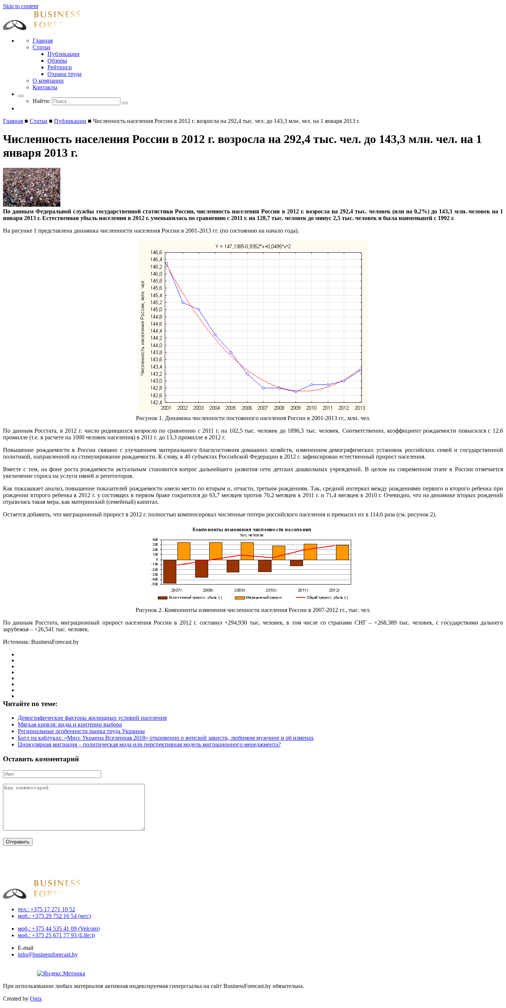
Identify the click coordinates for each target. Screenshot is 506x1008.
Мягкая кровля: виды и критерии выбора (70, 724)
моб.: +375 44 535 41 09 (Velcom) (59, 928)
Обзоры (57, 60)
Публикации (63, 54)
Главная (43, 40)
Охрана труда (64, 74)
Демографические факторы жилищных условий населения (92, 718)
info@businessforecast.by (48, 954)
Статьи (41, 47)
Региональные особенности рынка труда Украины (81, 731)
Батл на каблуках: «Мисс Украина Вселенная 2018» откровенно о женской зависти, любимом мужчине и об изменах (166, 738)
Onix (36, 998)
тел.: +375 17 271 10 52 (46, 909)
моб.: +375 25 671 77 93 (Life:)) (56, 935)
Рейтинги (59, 67)
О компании (48, 80)
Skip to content (20, 6)
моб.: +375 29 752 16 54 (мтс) (54, 916)
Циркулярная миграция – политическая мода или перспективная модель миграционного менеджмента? (149, 744)
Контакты (45, 87)
